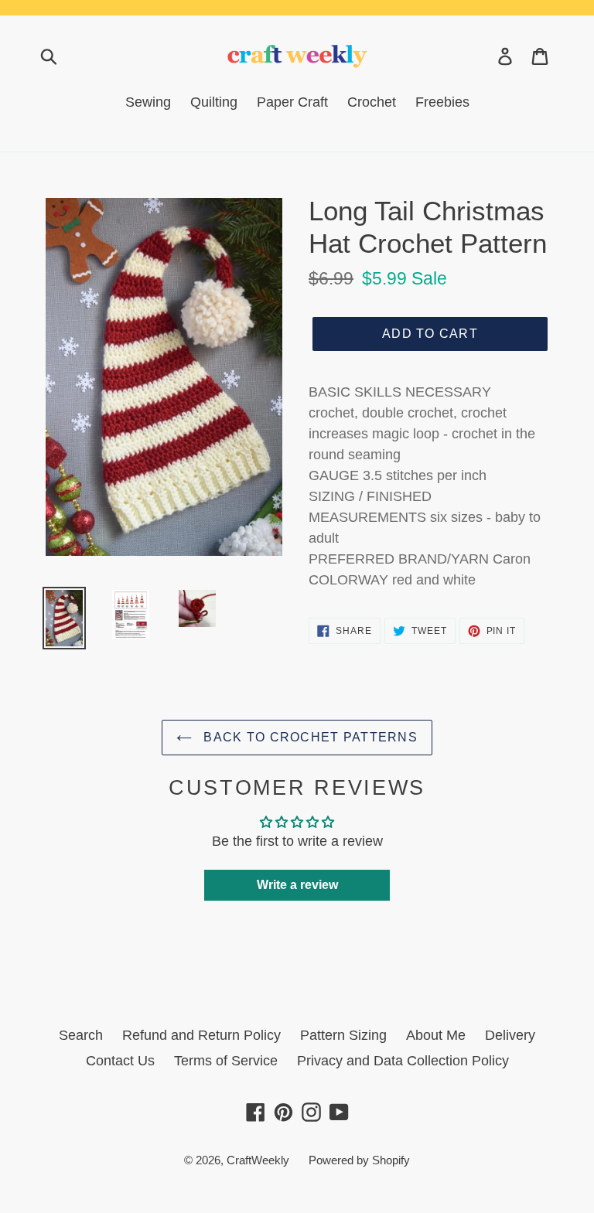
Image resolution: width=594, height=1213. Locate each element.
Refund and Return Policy (201, 1035)
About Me (436, 1035)
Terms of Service (226, 1060)
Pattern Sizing (343, 1035)
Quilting (213, 102)
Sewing (148, 102)
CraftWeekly (258, 1160)
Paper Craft (292, 102)
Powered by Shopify (359, 1160)
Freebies (442, 102)
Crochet (371, 102)
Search (81, 1035)
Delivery (510, 1035)
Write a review (297, 884)
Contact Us (120, 1060)
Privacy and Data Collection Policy (403, 1060)
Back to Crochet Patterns (309, 737)
